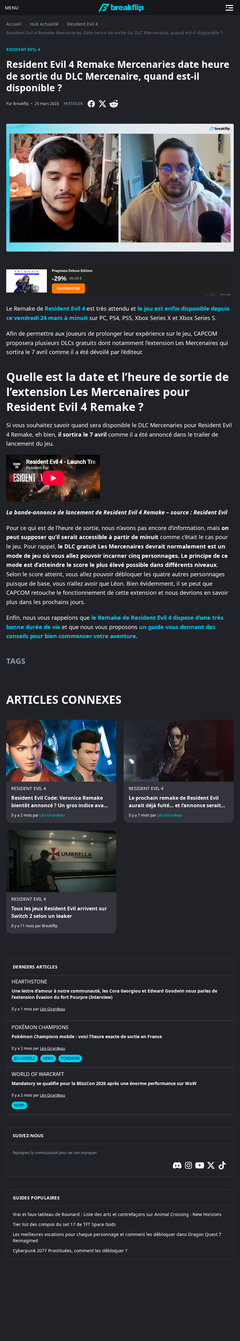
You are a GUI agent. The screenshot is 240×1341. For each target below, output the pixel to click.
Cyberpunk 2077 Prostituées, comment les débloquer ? (70, 1250)
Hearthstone (29, 981)
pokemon (70, 1058)
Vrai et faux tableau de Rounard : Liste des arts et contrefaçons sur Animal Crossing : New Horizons (117, 1214)
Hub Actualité (44, 24)
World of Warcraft (38, 1074)
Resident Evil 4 (82, 24)
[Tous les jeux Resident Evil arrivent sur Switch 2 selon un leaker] (61, 881)
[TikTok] (222, 1165)
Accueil (13, 24)
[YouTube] (200, 1165)
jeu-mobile (24, 1058)
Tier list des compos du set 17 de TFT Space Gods (64, 1224)
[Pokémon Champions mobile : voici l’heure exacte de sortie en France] (120, 1044)
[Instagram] (188, 1165)
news (48, 1058)
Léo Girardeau (52, 815)
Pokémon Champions (40, 1027)
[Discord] (177, 1165)
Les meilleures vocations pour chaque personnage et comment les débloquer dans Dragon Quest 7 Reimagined (117, 1237)
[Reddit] (114, 104)
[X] (103, 104)
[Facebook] (91, 104)
